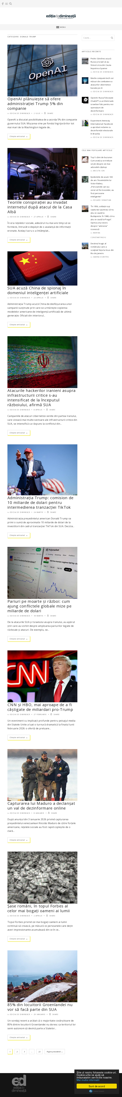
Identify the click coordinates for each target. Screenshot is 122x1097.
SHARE (50, 113)
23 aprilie (39, 298)
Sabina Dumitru (101, 257)
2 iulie (37, 113)
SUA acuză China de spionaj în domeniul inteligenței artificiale (37, 290)
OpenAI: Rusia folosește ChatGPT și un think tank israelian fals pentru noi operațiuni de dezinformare (102, 104)
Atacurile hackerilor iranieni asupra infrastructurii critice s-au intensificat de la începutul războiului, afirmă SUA (41, 397)
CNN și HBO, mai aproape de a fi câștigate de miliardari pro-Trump (40, 707)
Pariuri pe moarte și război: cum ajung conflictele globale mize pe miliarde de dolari (39, 606)
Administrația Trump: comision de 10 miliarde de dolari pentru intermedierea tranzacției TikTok (40, 502)
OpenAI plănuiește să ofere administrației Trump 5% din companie (35, 103)
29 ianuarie (40, 1014)
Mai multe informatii (88, 1080)
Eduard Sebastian (102, 200)
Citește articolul (19, 136)
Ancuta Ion (99, 171)
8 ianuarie (39, 813)
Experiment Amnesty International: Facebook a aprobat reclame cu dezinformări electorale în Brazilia (102, 127)
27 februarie (40, 714)
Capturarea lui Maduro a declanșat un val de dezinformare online (41, 806)
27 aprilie (39, 217)
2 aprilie (38, 916)
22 (39, 1051)
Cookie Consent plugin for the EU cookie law (96, 1091)
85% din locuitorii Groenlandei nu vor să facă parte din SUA (40, 1007)
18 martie (38, 616)
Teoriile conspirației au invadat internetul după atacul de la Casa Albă (39, 207)
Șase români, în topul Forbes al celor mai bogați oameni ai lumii (38, 908)
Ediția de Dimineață (20, 113)
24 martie (38, 512)
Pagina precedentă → (55, 1051)
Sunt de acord (97, 1086)
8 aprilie (38, 410)
